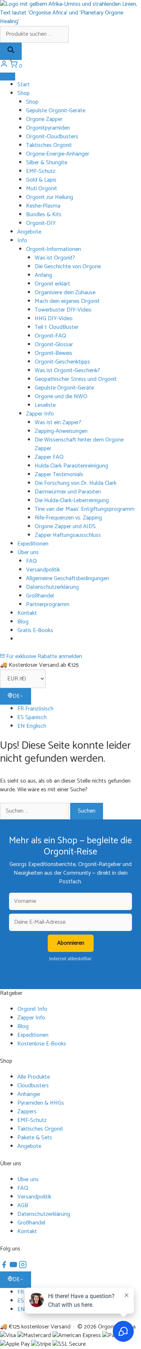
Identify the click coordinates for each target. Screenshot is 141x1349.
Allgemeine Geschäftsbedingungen (67, 578)
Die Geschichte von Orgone (68, 266)
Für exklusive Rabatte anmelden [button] (43, 656)
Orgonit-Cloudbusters (52, 137)
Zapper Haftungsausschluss (68, 535)
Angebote (29, 232)
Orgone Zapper (44, 119)
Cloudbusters (33, 1086)
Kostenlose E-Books (41, 1044)
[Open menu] (7, 76)
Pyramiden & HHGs (40, 1103)
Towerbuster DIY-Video (63, 310)
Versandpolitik (43, 570)
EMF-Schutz (40, 171)
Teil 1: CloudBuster (56, 327)
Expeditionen (32, 544)
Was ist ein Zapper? (58, 422)
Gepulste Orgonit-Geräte (55, 111)
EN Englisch (31, 726)
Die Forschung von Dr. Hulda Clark (75, 483)
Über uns (28, 552)
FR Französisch (35, 709)
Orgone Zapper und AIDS (65, 526)
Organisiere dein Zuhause (65, 292)
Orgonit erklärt (52, 284)
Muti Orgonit (41, 188)
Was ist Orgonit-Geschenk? (67, 370)
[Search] (11, 51)
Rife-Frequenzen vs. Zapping (68, 518)
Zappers (27, 1112)
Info (22, 240)
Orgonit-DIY (41, 223)
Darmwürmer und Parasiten (68, 492)
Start (23, 85)
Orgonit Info (32, 1009)
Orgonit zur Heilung (49, 197)
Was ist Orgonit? (55, 258)
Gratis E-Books (35, 630)
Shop (23, 93)
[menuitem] (79, 709)
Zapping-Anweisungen (61, 431)
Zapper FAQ (49, 457)
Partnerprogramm (47, 604)
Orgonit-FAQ (50, 336)
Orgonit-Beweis (53, 353)
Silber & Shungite (46, 162)
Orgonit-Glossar (54, 344)
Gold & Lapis (41, 180)
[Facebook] (4, 1267)
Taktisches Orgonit (49, 145)
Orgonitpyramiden (48, 128)
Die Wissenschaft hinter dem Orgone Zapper (79, 444)
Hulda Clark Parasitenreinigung (71, 466)
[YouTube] (14, 1267)
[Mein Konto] (4, 66)
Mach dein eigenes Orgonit (67, 301)
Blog (23, 622)
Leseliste (45, 405)
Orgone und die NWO (61, 396)
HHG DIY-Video (54, 318)
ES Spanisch (32, 717)
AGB (22, 1205)
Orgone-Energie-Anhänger (57, 154)
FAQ (31, 561)
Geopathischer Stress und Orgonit (76, 379)
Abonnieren (70, 943)
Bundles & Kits (43, 214)
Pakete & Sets (34, 1138)
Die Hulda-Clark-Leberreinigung (72, 500)
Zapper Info (40, 414)
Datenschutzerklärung (52, 587)
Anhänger (28, 1094)
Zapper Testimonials (59, 474)
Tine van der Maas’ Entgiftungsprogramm (84, 509)
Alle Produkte (33, 1077)
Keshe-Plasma (43, 206)
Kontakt (27, 613)
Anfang (43, 275)
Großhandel (40, 596)
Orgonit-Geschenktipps (62, 362)
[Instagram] (23, 1267)
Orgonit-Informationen (53, 249)
